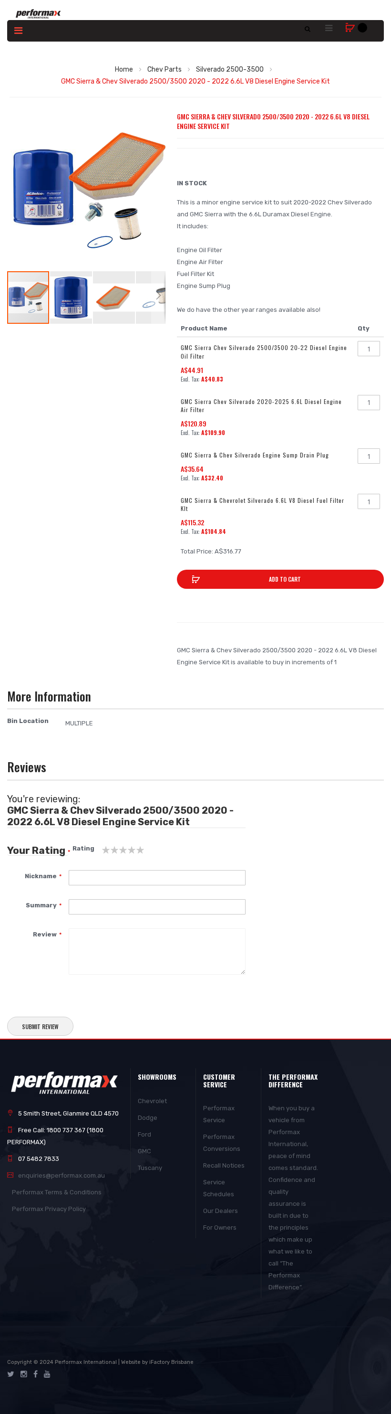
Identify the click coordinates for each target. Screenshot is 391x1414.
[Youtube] (47, 1374)
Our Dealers (220, 1210)
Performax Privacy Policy (49, 1208)
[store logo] (38, 13)
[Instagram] (24, 1374)
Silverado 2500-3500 (230, 69)
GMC (144, 1151)
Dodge (147, 1117)
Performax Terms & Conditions (57, 1192)
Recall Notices (224, 1165)
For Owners (220, 1227)
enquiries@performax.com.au (61, 1175)
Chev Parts (164, 69)
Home (124, 69)
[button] (71, 297)
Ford (144, 1134)
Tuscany (150, 1167)
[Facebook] (35, 1374)
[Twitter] (10, 1374)
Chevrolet (152, 1101)
